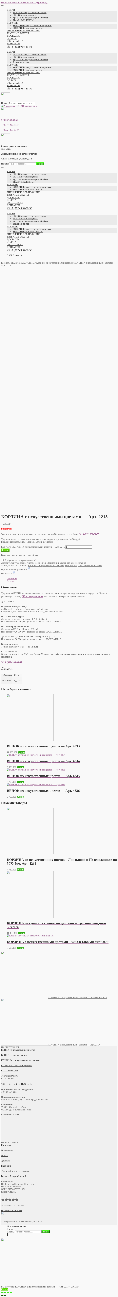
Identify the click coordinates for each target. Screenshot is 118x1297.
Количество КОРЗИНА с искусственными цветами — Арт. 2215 (33, 547)
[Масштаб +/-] (11, 1292)
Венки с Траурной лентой (13, 1176)
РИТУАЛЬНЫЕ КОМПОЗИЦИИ (23, 30)
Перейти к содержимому (35, 2)
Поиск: (5, 103)
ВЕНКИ (11, 10)
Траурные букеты (9, 1076)
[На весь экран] (8, 1292)
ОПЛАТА (12, 38)
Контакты (6, 1145)
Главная (5, 263)
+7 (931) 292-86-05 (10, 125)
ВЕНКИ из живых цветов (25, 15)
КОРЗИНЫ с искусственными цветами (32, 25)
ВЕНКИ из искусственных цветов (29, 12)
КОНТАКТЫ (13, 43)
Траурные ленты (21, 62)
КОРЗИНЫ (12, 23)
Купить (5, 550)
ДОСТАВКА (13, 36)
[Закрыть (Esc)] (2, 1292)
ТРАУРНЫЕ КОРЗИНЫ (23, 263)
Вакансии (6, 1166)
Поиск (40, 164)
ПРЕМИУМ (71, 565)
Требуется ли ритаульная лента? (20, 560)
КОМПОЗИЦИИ (9, 1070)
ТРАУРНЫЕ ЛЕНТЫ (23, 20)
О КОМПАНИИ (15, 41)
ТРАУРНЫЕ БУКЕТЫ (18, 33)
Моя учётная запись (16, 1226)
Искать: (5, 163)
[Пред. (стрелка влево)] (2, 1295)
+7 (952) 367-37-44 (10, 130)
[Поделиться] (5, 1292)
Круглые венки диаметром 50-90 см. (30, 17)
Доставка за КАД (17, 636)
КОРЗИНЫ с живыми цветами (28, 28)
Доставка (5, 1160)
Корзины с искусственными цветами (54, 263)
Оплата (4, 1155)
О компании (7, 1150)
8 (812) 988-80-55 (9, 120)
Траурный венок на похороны (16, 1171)
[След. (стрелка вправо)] (5, 1295)
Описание (12, 578)
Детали (10, 581)
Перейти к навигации (12, 2)
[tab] (62, 578)
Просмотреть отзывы (11, 1210)
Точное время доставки (19, 646)
